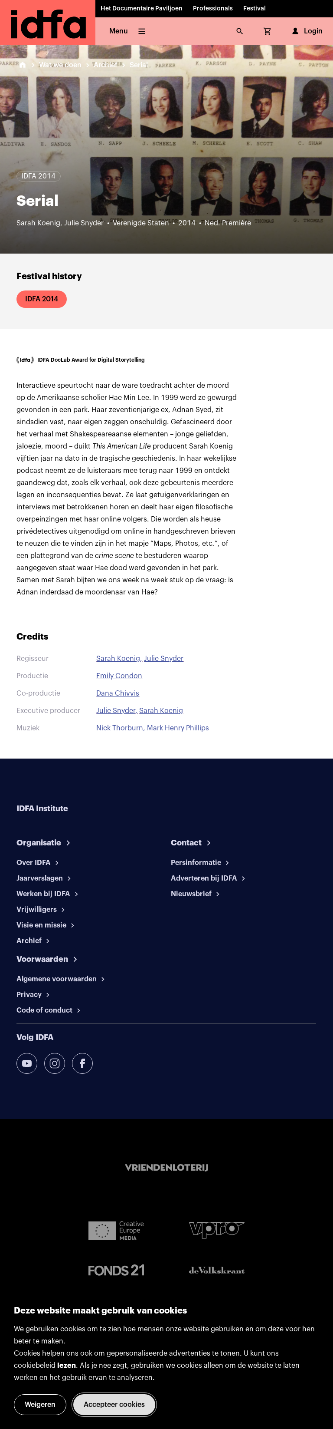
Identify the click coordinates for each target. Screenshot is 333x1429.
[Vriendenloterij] (166, 1168)
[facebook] (82, 1063)
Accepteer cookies (114, 1404)
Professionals (213, 9)
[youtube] (26, 1063)
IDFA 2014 (41, 299)
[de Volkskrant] (217, 1270)
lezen (66, 1365)
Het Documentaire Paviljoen (142, 9)
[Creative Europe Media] (116, 1230)
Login (313, 31)
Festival (254, 9)
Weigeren (40, 1404)
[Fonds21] (116, 1270)
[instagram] (54, 1063)
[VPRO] (217, 1230)
